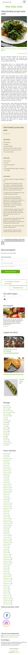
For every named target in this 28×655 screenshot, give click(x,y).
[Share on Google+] (19, 240)
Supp (4, 438)
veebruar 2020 (6, 535)
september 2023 (7, 491)
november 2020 (6, 523)
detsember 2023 (7, 487)
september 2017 (7, 583)
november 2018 (6, 559)
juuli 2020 (5, 528)
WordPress (16, 652)
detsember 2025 (7, 458)
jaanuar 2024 (6, 486)
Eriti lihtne (3, 48)
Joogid (4, 419)
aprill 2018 (5, 571)
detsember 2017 (7, 578)
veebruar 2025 (6, 468)
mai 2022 (5, 501)
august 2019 (6, 544)
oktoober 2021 (6, 506)
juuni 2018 (5, 568)
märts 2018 (5, 573)
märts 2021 (5, 516)
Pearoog (12, 48)
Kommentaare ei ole (22, 53)
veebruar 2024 (6, 484)
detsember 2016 (7, 599)
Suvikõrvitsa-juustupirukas (13, 374)
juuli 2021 (5, 511)
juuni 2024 (5, 477)
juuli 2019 (5, 545)
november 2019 (6, 539)
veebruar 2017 (6, 595)
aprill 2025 (5, 465)
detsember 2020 (7, 522)
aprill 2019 (5, 551)
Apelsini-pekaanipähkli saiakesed (12, 635)
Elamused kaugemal (7, 412)
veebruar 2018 (6, 575)
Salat (15, 48)
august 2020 (6, 527)
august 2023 (6, 492)
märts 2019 (5, 552)
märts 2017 (5, 593)
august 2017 (6, 585)
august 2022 (6, 498)
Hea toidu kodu (14, 6)
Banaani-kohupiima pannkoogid (11, 637)
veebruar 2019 (6, 554)
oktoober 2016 (6, 602)
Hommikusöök (6, 415)
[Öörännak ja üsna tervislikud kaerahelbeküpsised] (14, 341)
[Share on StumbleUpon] (2, 243)
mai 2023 (5, 496)
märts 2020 (5, 534)
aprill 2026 (5, 457)
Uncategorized (6, 443)
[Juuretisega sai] (11, 387)
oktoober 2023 (6, 489)
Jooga (4, 417)
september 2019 (7, 542)
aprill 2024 (5, 480)
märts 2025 (5, 467)
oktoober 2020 (6, 525)
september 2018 (7, 563)
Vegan (18, 48)
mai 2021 (5, 513)
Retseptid (5, 434)
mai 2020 (5, 530)
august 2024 (6, 474)
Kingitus (5, 422)
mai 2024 (5, 479)
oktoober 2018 (6, 561)
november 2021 (6, 504)
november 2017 (6, 580)
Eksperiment (6, 407)
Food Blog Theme (14, 650)
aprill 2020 (5, 532)
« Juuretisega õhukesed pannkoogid (11, 282)
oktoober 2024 (6, 472)
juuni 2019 (5, 547)
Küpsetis (5, 424)
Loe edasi (5, 326)
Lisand (7, 48)
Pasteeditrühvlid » (18, 288)
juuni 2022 (5, 499)
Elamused (5, 409)
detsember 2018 (7, 557)
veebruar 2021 (6, 518)
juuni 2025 (5, 463)
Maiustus (5, 429)
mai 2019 (5, 549)
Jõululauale (5, 421)
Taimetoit (5, 441)
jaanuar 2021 (6, 520)
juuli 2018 (5, 566)
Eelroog (5, 405)
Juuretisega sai (21, 381)
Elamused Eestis (7, 410)
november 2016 (6, 600)
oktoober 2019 (6, 540)
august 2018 (6, 564)
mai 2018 (5, 569)
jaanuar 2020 (6, 537)
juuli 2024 (5, 475)
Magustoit (5, 427)
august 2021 (6, 510)
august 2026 (6, 453)
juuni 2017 (5, 588)
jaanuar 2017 (6, 597)
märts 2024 (5, 482)
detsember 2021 (7, 503)
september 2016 (7, 604)
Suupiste (5, 439)
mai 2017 (5, 590)
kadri (4, 50)
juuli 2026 (5, 455)
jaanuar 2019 (6, 556)
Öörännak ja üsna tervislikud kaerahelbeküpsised (11, 351)
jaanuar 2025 (6, 470)
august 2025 (6, 460)
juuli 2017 (5, 587)
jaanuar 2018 (6, 576)
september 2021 (7, 508)
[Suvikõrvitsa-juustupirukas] (14, 365)
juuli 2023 (5, 494)
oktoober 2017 (6, 581)
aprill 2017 (5, 592)
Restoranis (5, 433)
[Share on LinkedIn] (23, 240)
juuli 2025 (5, 462)
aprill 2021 (5, 515)
